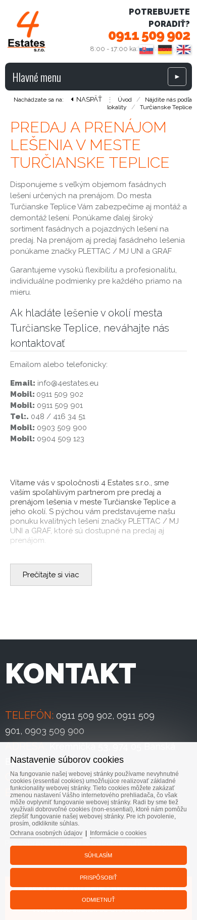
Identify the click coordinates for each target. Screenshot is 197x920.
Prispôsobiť (98, 878)
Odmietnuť (98, 900)
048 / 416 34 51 (58, 416)
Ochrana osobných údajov (46, 833)
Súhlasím (98, 855)
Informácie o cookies (118, 833)
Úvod (125, 99)
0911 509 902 (149, 35)
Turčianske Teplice (166, 107)
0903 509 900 (62, 427)
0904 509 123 (60, 438)
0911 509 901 (60, 405)
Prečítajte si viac (51, 574)
